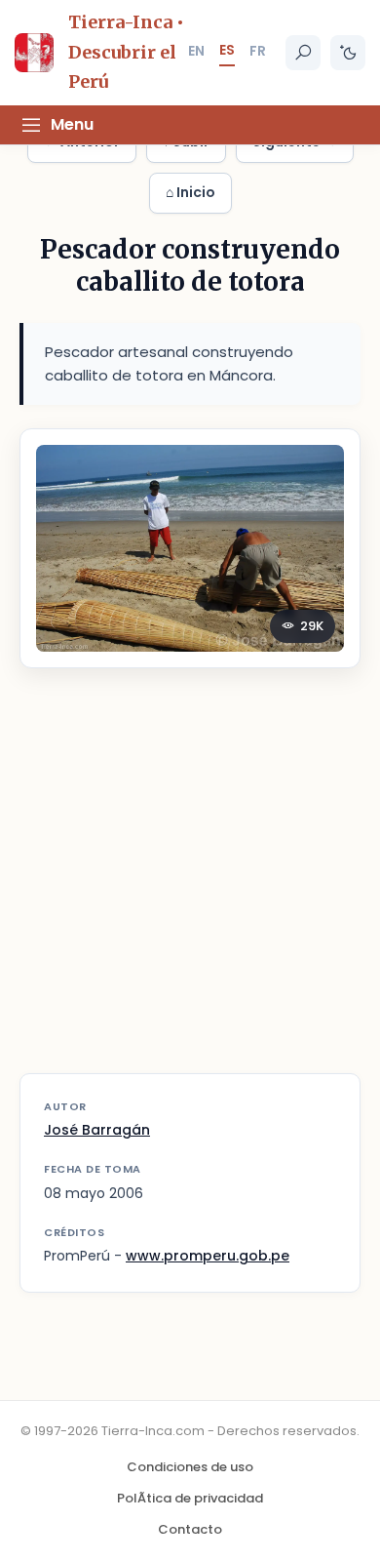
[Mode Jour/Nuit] (347, 52)
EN (196, 50)
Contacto (190, 1529)
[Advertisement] (190, 883)
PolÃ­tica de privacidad (190, 1498)
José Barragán (97, 1130)
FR (257, 50)
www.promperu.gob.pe (207, 1255)
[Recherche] (303, 52)
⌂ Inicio (190, 192)
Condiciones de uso (190, 1467)
